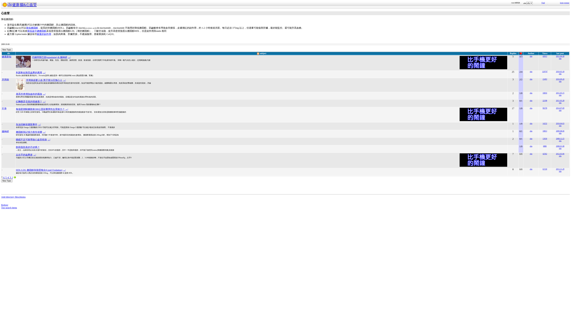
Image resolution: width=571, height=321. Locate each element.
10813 (545, 131)
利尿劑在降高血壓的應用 (29, 72)
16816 (545, 93)
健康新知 (6, 56)
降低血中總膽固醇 (36, 31)
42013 (545, 56)
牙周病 (5, 79)
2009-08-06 (560, 131)
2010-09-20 (560, 79)
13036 (545, 139)
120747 (545, 72)
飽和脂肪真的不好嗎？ (28, 147)
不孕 (4, 108)
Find (543, 3)
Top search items (9, 207)
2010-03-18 (560, 72)
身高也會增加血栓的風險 (29, 94)
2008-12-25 (560, 139)
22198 (545, 101)
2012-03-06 (560, 154)
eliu (531, 56)
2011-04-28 (560, 56)
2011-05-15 (560, 93)
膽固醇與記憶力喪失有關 (29, 132)
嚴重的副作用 (44, 34)
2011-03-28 (560, 101)
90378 (545, 108)
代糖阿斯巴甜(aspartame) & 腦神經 (49, 57)
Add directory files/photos (13, 197)
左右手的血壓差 (24, 155)
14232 (545, 123)
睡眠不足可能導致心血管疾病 (31, 139)
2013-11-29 (560, 169)
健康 (15, 5)
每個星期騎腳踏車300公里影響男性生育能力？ (40, 109)
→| (69, 57)
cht (9, 4)
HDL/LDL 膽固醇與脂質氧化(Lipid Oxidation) (39, 170)
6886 (545, 146)
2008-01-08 (560, 146)
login (562, 3)
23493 (545, 79)
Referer (4, 205)
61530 (545, 169)
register (566, 3)
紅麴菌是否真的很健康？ (29, 101)
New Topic (6, 50)
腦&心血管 (28, 5)
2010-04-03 (560, 123)
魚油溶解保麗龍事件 (26, 124)
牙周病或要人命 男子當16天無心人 (44, 80)
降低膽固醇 (32, 28)
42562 (545, 154)
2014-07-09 (560, 108)
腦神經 (5, 131)
